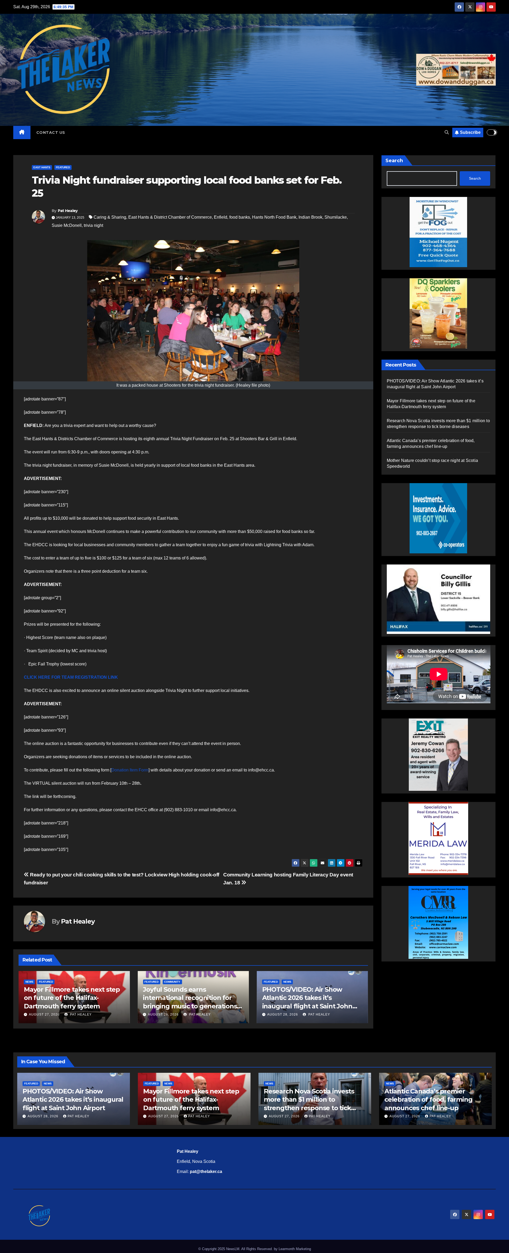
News (168, 981)
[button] (447, 132)
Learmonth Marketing (295, 1249)
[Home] (21, 132)
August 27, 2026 (282, 1014)
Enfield (220, 217)
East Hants (41, 167)
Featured (63, 167)
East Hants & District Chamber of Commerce (170, 217)
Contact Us (50, 132)
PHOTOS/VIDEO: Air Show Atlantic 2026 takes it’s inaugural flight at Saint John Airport (73, 1099)
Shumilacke (335, 217)
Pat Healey (68, 210)
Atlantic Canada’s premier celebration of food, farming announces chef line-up (428, 1099)
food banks (239, 217)
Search (394, 161)
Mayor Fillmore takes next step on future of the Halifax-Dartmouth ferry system (310, 998)
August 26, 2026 (44, 1014)
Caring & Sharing (110, 217)
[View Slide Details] (438, 598)
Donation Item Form (129, 770)
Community (53, 981)
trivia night (93, 225)
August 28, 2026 (163, 1014)
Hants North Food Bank (274, 217)
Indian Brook (310, 217)
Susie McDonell (67, 225)
